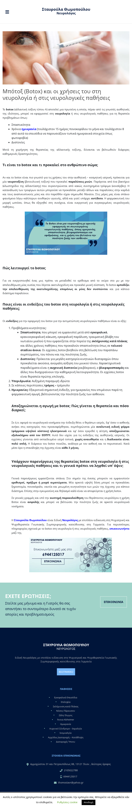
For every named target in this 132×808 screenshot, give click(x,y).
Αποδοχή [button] (88, 802)
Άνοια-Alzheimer (65, 719)
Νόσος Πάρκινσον (65, 710)
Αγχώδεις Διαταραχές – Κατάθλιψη (65, 737)
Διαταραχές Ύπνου (65, 741)
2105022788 (71, 770)
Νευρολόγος (70, 520)
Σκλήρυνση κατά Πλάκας (65, 706)
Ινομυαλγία (66, 732)
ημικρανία (28, 129)
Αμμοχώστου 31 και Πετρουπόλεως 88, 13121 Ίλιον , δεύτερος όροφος (70, 764)
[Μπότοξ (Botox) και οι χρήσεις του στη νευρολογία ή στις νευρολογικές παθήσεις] (66, 57)
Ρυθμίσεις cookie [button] (67, 802)
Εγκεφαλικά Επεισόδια (65, 697)
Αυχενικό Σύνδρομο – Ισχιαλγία (65, 728)
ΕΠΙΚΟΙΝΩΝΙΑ (113, 602)
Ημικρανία (65, 724)
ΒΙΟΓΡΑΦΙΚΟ (66, 671)
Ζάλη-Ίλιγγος (65, 715)
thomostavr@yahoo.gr (71, 782)
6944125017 (70, 776)
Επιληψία (65, 702)
